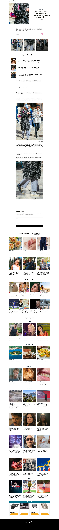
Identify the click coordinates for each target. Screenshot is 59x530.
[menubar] (47, 1)
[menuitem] (47, 1)
